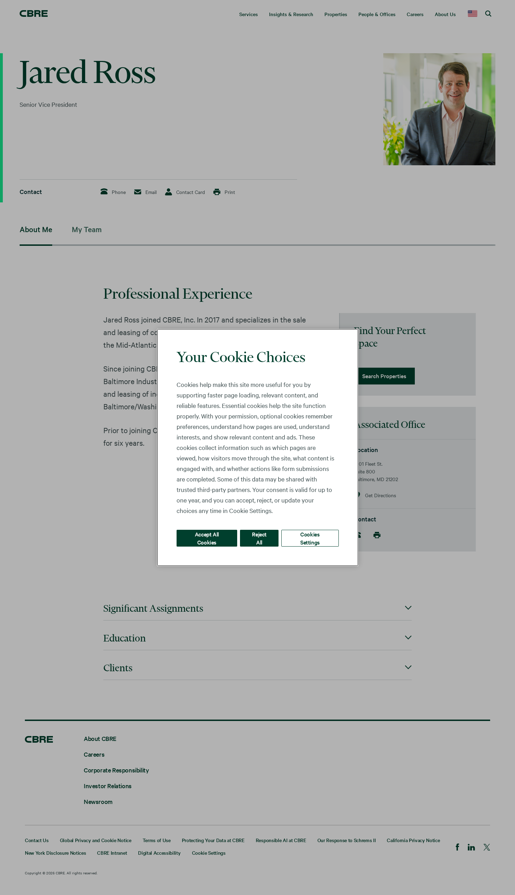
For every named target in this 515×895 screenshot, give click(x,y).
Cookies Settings (310, 538)
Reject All (259, 538)
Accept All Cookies (207, 538)
